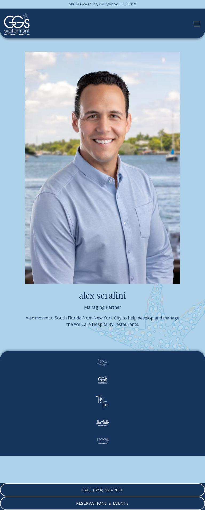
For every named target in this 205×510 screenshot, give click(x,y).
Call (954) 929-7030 (102, 489)
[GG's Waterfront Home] (17, 23)
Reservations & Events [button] (102, 503)
